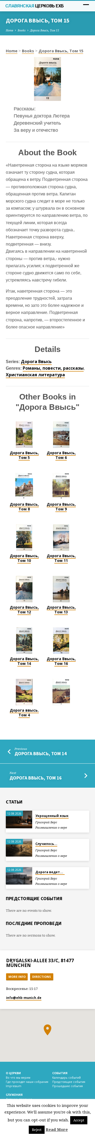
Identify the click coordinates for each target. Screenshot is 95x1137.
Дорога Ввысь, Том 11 (61, 558)
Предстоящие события (68, 1082)
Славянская (34, 5)
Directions (41, 977)
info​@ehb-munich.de (23, 997)
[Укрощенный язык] (19, 819)
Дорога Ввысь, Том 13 (61, 609)
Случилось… (46, 844)
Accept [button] (78, 1120)
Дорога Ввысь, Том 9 (61, 506)
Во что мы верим (18, 1077)
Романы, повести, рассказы (53, 368)
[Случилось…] (19, 848)
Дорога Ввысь (36, 361)
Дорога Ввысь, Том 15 (44, 30)
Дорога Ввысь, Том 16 (61, 661)
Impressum (13, 1086)
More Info (17, 977)
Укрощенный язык (52, 816)
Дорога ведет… (50, 872)
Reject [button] (36, 1129)
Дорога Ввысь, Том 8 (24, 506)
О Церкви (13, 1073)
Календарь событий (66, 1077)
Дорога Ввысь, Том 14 (24, 661)
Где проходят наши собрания (27, 1082)
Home (9, 30)
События (60, 1073)
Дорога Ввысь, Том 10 (24, 558)
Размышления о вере (51, 827)
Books (22, 30)
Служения (14, 1095)
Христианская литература (35, 375)
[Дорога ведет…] (19, 876)
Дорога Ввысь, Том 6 (61, 455)
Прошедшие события (67, 1086)
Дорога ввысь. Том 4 (24, 712)
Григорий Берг (46, 822)
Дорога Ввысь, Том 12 (24, 609)
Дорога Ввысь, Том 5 (24, 455)
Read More (57, 1129)
